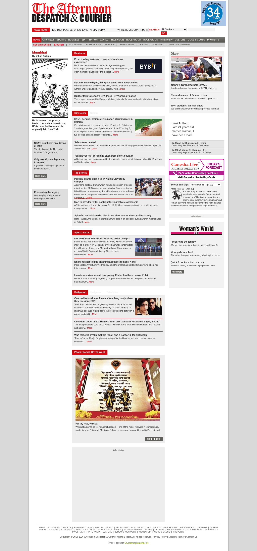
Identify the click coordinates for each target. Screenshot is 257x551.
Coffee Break (127, 45)
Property (213, 39)
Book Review (93, 45)
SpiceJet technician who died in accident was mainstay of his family (112, 215)
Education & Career (110, 530)
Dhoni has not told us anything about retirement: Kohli (105, 261)
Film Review (75, 45)
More (116, 72)
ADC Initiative (195, 530)
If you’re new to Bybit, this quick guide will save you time (106, 82)
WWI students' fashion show (187, 105)
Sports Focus (82, 232)
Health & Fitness (86, 530)
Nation (93, 39)
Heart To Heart (180, 123)
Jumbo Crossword (179, 45)
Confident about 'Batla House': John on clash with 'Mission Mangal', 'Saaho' (117, 321)
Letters (159, 530)
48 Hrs (148, 530)
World (104, 39)
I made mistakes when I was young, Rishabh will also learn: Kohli (111, 275)
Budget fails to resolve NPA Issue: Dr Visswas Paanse (105, 96)
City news (48, 39)
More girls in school (182, 252)
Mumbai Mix (145, 532)
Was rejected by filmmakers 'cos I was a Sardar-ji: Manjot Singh (110, 335)
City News (80, 113)
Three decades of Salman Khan (189, 95)
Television (117, 39)
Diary (175, 53)
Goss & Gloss (196, 39)
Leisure (143, 45)
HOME (36, 39)
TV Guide (110, 45)
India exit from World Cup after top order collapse (102, 238)
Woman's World (132, 530)
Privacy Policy (160, 537)
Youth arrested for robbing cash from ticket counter (103, 155)
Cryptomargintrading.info (136, 543)
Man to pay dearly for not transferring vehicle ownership (106, 202)
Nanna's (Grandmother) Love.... (189, 85)
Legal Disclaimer (176, 537)
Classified (158, 45)
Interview (166, 39)
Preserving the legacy (46, 192)
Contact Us (191, 537)
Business (74, 39)
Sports (61, 39)
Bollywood (133, 39)
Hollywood (150, 39)
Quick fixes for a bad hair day (187, 262)
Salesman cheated (85, 142)
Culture (180, 39)
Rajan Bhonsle (176, 530)
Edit (84, 39)
